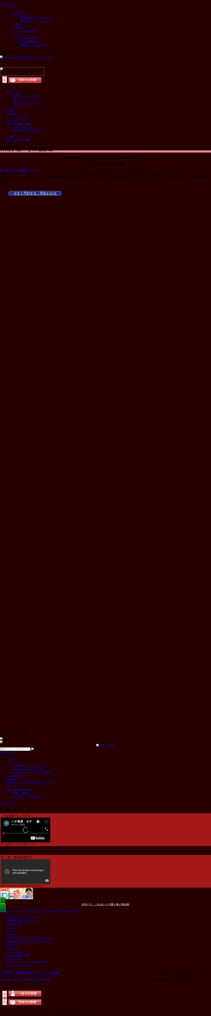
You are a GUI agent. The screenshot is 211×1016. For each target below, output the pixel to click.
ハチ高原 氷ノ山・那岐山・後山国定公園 (25, 979)
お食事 (17, 24)
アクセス (18, 34)
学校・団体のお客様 (25, 38)
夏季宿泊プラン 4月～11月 (35, 20)
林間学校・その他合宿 (33, 45)
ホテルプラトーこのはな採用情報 (26, 962)
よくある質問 (28, 31)
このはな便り (14, 951)
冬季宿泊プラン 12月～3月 (35, 17)
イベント (18, 10)
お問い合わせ (14, 958)
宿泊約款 (12, 944)
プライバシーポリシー (20, 965)
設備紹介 (18, 27)
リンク (11, 948)
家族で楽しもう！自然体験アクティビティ (32, 782)
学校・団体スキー (30, 41)
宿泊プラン (19, 13)
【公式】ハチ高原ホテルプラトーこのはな (30, 972)
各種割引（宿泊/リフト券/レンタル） (28, 941)
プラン (11, 762)
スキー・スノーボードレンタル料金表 (29, 772)
